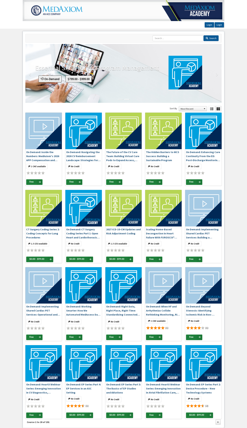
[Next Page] (218, 422)
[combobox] (191, 108)
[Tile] (218, 108)
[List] (211, 108)
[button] (30, 87)
